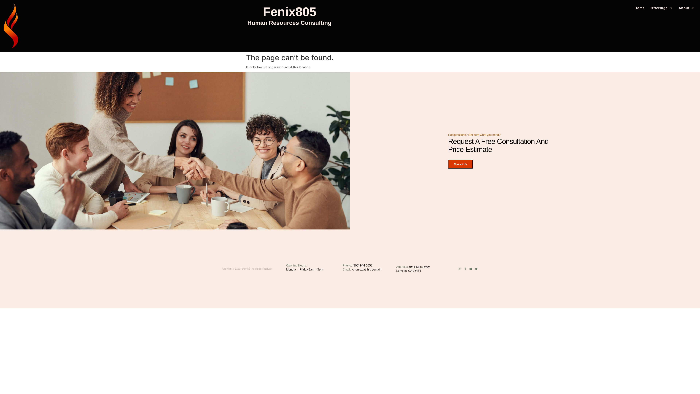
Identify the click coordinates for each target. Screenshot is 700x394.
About (684, 8)
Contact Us (460, 164)
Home (640, 8)
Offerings (659, 8)
